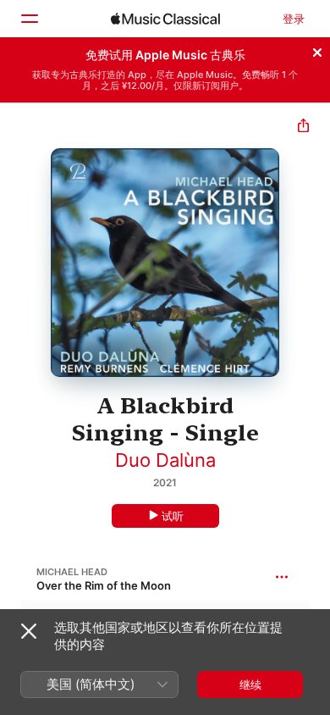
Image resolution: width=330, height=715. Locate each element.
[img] (165, 19)
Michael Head (71, 572)
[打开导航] (28, 18)
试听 (173, 516)
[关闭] (317, 50)
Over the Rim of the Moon (103, 585)
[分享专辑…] (303, 127)
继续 (250, 684)
